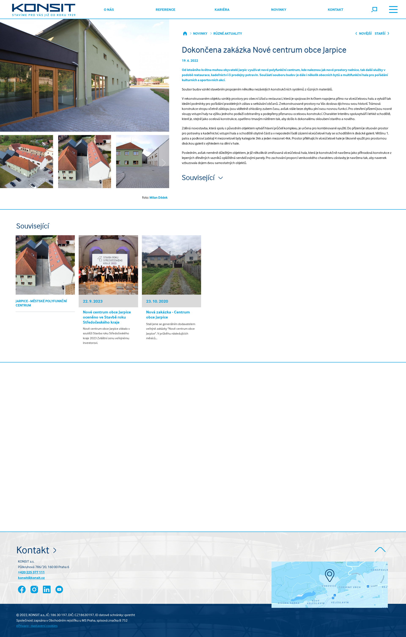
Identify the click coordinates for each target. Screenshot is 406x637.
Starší (380, 33)
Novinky (278, 9)
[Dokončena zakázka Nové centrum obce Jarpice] (26, 164)
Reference (165, 9)
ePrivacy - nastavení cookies (37, 625)
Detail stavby (45, 265)
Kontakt (335, 9)
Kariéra (222, 9)
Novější (365, 33)
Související (199, 177)
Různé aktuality (227, 33)
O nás (109, 9)
